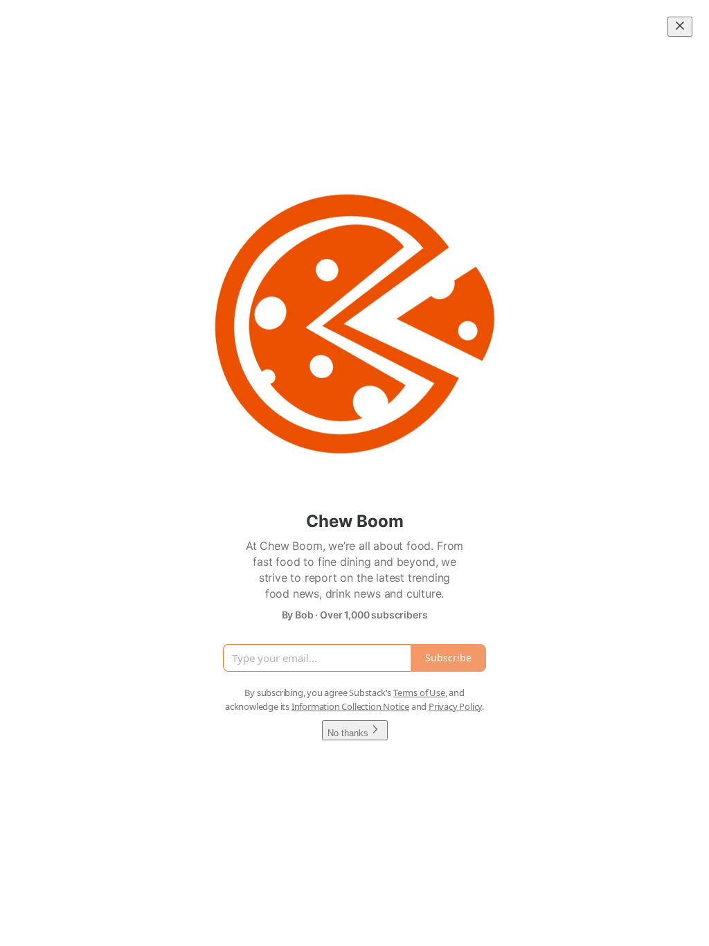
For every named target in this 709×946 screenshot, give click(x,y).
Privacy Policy (455, 706)
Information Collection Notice (350, 706)
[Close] (679, 27)
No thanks (347, 733)
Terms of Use (419, 692)
